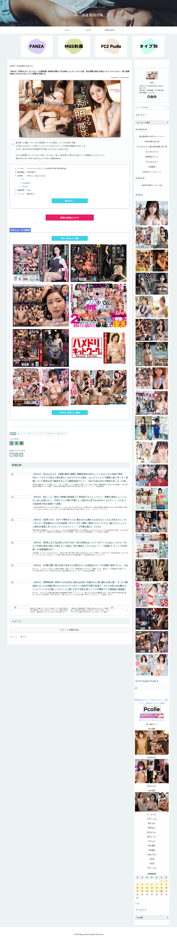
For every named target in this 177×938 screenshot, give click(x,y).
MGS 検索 (70, 238)
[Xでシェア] (12, 443)
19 (147, 891)
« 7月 (137, 904)
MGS (13, 433)
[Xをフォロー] (16, 455)
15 (161, 888)
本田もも (30, 176)
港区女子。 (70, 201)
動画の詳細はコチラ (70, 218)
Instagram (26, 183)
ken (152, 82)
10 (137, 888)
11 (142, 888)
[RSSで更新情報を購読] (21, 455)
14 (157, 888)
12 (147, 888)
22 (161, 891)
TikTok (24, 187)
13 (152, 888)
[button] (22, 443)
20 (152, 891)
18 (142, 891)
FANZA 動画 (70, 413)
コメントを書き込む (69, 630)
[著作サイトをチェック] (12, 455)
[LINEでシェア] (17, 443)
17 (137, 891)
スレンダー (23, 433)
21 (157, 891)
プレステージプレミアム (39, 433)
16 (166, 888)
